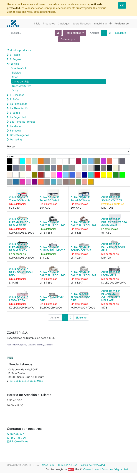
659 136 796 (18, 437)
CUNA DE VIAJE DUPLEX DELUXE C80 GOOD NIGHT (114, 222)
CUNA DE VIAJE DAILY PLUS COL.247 (83, 274)
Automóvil (20, 68)
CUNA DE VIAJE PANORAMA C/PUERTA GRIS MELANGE (110, 296)
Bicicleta (17, 72)
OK (122, 5)
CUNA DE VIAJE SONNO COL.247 (81, 249)
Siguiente (120, 32)
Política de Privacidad (92, 464)
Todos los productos (19, 50)
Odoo (70, 469)
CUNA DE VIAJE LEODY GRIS (110, 274)
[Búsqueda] (58, 33)
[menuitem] (37, 23)
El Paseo (15, 54)
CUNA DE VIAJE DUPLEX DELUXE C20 (52, 249)
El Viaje (15, 63)
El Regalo (15, 59)
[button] (110, 23)
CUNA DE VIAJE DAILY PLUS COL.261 (83, 224)
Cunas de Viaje (20, 81)
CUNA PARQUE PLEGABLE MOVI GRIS (80, 297)
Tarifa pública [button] (73, 32)
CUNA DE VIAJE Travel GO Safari (49, 199)
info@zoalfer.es (19, 441)
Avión (15, 77)
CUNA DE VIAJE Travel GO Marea (80, 199)
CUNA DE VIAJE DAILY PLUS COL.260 (52, 274)
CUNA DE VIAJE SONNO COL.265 (111, 199)
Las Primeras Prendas (22, 121)
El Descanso (17, 94)
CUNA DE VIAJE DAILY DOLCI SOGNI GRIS (113, 247)
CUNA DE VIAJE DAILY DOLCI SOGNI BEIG (21, 272)
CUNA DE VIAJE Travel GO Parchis (19, 199)
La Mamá (15, 126)
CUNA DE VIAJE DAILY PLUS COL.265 (52, 224)
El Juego (15, 112)
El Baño (14, 99)
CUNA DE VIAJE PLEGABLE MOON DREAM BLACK (19, 247)
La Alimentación (19, 108)
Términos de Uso (67, 464)
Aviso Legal (48, 464)
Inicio (10, 357)
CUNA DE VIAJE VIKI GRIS (52, 299)
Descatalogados (19, 134)
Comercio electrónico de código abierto (106, 469)
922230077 (17, 433)
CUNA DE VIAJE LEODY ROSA (18, 299)
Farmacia (15, 130)
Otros (15, 90)
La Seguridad (18, 117)
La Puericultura (18, 103)
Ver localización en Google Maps (26, 381)
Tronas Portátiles (21, 85)
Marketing (16, 139)
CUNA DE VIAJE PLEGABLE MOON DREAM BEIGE (19, 222)
